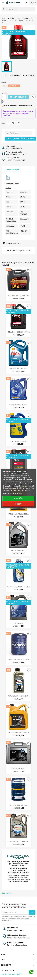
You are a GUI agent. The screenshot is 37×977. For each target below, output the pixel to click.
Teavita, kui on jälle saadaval (20, 138)
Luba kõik (18, 498)
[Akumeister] (18, 893)
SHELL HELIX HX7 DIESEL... (18, 368)
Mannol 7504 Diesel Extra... (18, 405)
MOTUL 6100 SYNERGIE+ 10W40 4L (18, 332)
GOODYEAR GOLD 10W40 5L (18, 441)
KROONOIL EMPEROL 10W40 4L (18, 732)
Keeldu (18, 504)
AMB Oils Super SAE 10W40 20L (18, 296)
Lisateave (5, 493)
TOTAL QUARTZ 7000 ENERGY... (18, 696)
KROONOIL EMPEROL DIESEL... (18, 514)
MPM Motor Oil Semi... (18, 550)
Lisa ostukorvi (18, 97)
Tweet (13, 123)
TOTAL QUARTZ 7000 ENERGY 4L (18, 842)
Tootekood (9, 183)
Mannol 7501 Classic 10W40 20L (18, 660)
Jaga (8, 123)
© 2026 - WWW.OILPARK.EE (12, 974)
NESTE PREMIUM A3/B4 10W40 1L (18, 587)
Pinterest (18, 123)
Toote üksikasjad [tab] (12, 170)
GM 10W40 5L (18, 623)
